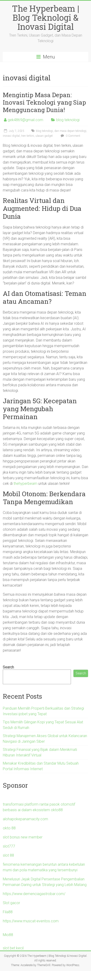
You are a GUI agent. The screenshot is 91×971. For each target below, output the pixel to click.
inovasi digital (11, 135)
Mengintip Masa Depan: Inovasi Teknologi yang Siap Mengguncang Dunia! (44, 102)
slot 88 (8, 855)
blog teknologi (68, 120)
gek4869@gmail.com (25, 120)
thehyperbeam (25, 483)
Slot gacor (11, 903)
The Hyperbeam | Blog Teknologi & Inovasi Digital (45, 17)
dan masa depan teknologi (70, 131)
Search (8, 667)
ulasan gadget (44, 135)
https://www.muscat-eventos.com (31, 921)
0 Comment (72, 135)
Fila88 (8, 912)
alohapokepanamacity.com (25, 819)
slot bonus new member (22, 837)
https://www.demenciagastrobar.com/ (34, 894)
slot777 (9, 846)
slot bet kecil (13, 948)
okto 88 (9, 828)
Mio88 (8, 935)
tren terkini (27, 135)
